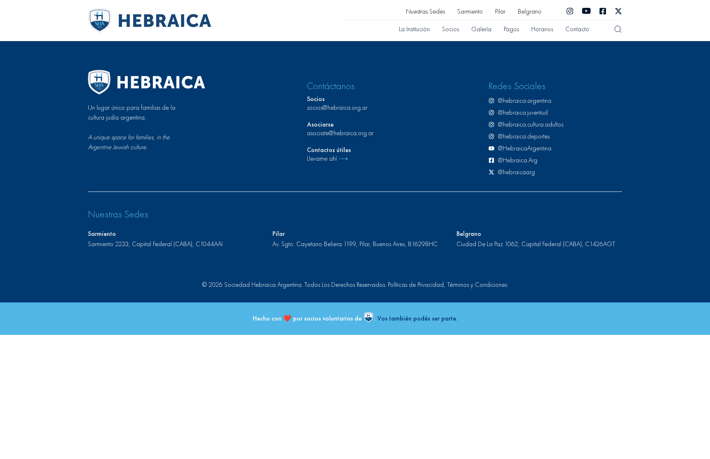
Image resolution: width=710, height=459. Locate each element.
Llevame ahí (327, 158)
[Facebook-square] (602, 11)
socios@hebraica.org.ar (337, 107)
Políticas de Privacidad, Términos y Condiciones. (448, 284)
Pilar (500, 11)
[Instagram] (570, 11)
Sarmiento (470, 11)
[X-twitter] (618, 11)
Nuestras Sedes (425, 11)
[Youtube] (586, 11)
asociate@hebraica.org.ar (340, 133)
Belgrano (530, 11)
